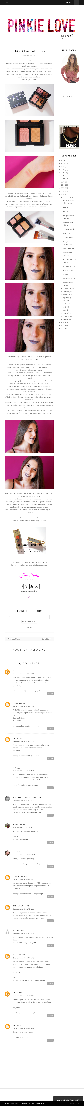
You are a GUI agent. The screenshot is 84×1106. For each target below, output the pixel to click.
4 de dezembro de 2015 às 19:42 (23, 674)
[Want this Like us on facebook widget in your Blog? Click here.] (81, 1104)
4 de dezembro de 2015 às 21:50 (23, 706)
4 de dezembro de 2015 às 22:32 (23, 741)
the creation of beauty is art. (28, 797)
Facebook (22, 942)
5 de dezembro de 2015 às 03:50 (24, 855)
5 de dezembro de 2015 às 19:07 (23, 996)
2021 (62, 176)
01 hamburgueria (69, 266)
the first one (67, 211)
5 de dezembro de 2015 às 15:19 (23, 933)
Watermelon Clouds (21, 839)
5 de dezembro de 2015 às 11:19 (23, 879)
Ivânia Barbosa (20, 876)
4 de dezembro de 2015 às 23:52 (23, 828)
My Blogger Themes (18, 1103)
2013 (62, 325)
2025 (63, 163)
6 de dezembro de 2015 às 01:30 (23, 1028)
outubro (66, 292)
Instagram (32, 942)
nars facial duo (68, 270)
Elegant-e (18, 852)
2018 (62, 185)
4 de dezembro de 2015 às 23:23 (23, 800)
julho (64, 301)
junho (65, 304)
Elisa (15, 671)
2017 (62, 188)
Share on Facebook (19, 617)
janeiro (65, 319)
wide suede (67, 207)
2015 (62, 194)
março (65, 313)
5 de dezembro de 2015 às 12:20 (23, 909)
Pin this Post (30, 621)
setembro (66, 295)
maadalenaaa (19, 703)
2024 (63, 166)
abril (64, 310)
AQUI (19, 357)
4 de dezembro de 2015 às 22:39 (23, 771)
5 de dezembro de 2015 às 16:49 (23, 958)
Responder (50, 693)
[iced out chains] (70, 148)
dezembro (67, 197)
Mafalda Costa (20, 955)
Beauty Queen (25, 1037)
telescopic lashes (69, 279)
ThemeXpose (40, 1103)
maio (65, 307)
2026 (63, 160)
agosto (65, 298)
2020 (63, 179)
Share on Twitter (41, 617)
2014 (62, 322)
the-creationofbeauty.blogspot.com (27, 812)
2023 (63, 170)
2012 (62, 329)
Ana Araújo (18, 930)
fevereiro (66, 316)
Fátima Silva (19, 824)
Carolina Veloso (21, 906)
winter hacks (67, 233)
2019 (62, 182)
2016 (62, 191)
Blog (14, 942)
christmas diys (68, 237)
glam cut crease (68, 248)
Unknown (17, 738)
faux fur (65, 274)
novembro (67, 288)
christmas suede (69, 229)
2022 (63, 173)
